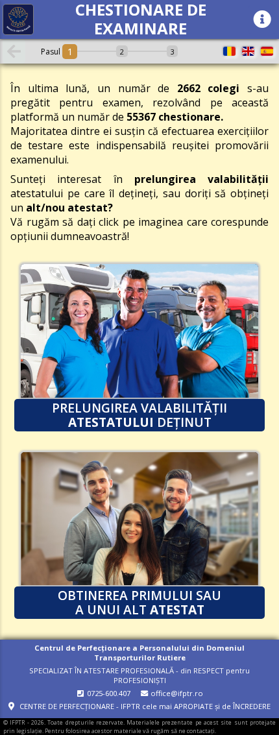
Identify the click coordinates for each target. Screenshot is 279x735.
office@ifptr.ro (176, 693)
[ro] (229, 51)
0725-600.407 (107, 693)
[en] (248, 51)
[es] (267, 51)
